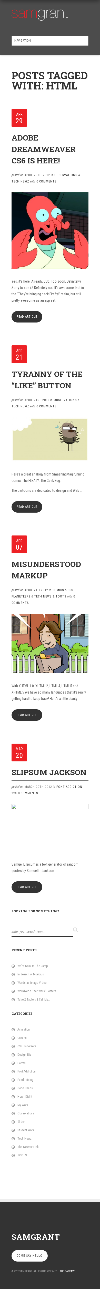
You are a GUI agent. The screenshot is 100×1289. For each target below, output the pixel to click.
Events (21, 1063)
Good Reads (25, 1088)
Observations (65, 175)
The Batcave (67, 1271)
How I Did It (24, 1096)
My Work (22, 1105)
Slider (21, 1122)
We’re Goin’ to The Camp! (32, 966)
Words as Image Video (31, 983)
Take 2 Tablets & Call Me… (33, 999)
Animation (23, 1029)
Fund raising (25, 1080)
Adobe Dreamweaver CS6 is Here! (44, 149)
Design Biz (24, 1054)
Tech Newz (20, 181)
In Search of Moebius (30, 974)
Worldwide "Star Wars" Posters (36, 991)
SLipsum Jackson (49, 772)
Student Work (25, 1130)
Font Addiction (69, 787)
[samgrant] (40, 13)
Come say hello (30, 1255)
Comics (58, 590)
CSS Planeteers (26, 1046)
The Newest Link (28, 1147)
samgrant (36, 1237)
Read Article (27, 316)
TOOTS (61, 596)
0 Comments (46, 181)
